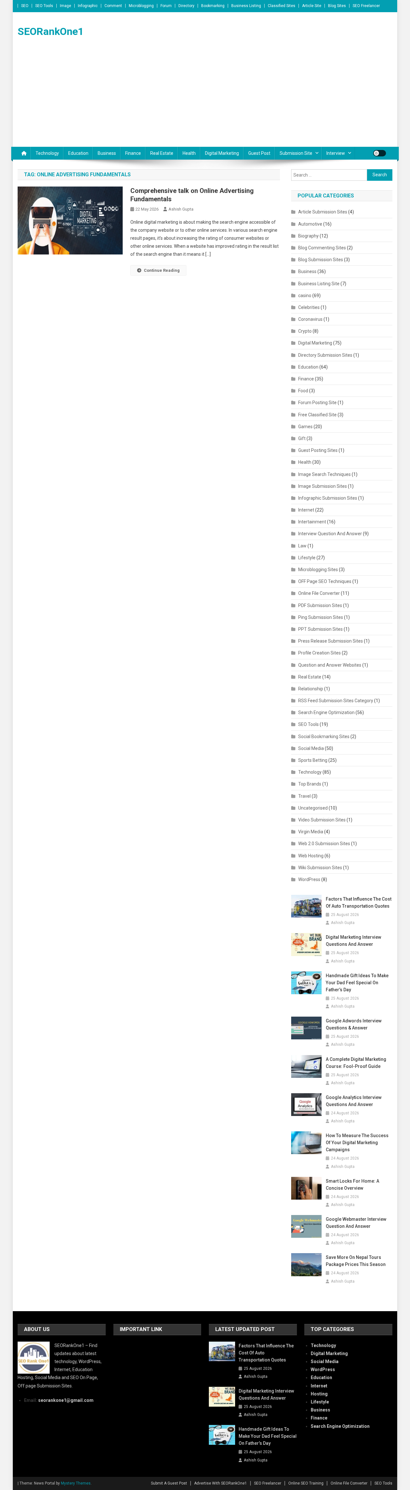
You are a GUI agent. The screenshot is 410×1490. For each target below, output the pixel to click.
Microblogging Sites (318, 569)
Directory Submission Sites (325, 355)
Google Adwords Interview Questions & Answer (353, 1024)
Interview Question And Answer (330, 533)
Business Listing (246, 6)
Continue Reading (162, 270)
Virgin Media (310, 831)
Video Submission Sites (322, 819)
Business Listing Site (319, 283)
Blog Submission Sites (320, 259)
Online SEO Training (306, 1483)
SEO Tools (44, 6)
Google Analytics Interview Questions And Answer (353, 1101)
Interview (335, 153)
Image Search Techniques (324, 474)
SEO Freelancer (366, 6)
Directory (186, 6)
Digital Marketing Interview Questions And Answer (353, 941)
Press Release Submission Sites (330, 641)
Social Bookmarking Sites (323, 736)
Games (305, 426)
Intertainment (312, 521)
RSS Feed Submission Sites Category (335, 700)
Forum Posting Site (317, 402)
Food (303, 390)
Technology (47, 153)
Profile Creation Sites (319, 652)
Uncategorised (313, 808)
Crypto (305, 331)
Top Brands (309, 784)
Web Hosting (311, 855)
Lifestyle (307, 557)
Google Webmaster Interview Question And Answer (356, 1223)
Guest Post (259, 153)
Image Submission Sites (322, 486)
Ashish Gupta (180, 209)
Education (78, 153)
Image (65, 6)
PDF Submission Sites (320, 605)
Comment (113, 6)
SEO (25, 6)
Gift (302, 438)
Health (189, 153)
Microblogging (141, 6)
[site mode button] (379, 153)
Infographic (88, 6)
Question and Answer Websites (329, 665)
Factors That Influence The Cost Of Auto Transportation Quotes (358, 902)
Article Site (311, 6)
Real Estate (161, 153)
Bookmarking (213, 6)
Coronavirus (310, 319)
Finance (133, 153)
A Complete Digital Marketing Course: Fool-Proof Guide (356, 1063)
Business (107, 153)
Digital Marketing (222, 153)
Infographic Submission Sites (327, 498)
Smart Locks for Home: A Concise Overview (352, 1184)
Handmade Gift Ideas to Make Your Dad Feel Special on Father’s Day (357, 982)
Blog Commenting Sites (322, 247)
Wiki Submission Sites (320, 867)
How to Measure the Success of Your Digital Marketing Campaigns (357, 1142)
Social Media (311, 748)
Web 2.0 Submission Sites (324, 843)
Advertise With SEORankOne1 (220, 1483)
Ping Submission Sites (320, 617)
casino (304, 295)
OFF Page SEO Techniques (324, 581)
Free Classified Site (317, 414)
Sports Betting (312, 760)
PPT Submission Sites (320, 629)
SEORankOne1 (51, 31)
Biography (308, 235)
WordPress (309, 879)
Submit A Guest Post (169, 1483)
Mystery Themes (76, 1483)
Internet (306, 509)
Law (302, 545)
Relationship (310, 688)
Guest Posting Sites (318, 450)
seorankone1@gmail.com (66, 1400)
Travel (304, 796)
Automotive (310, 224)
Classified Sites (281, 6)
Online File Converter (319, 593)
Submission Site (296, 153)
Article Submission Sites (322, 211)
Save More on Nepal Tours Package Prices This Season (356, 1261)
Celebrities (309, 307)
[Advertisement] (205, 99)
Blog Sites (337, 6)
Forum (166, 6)
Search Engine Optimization (326, 712)
